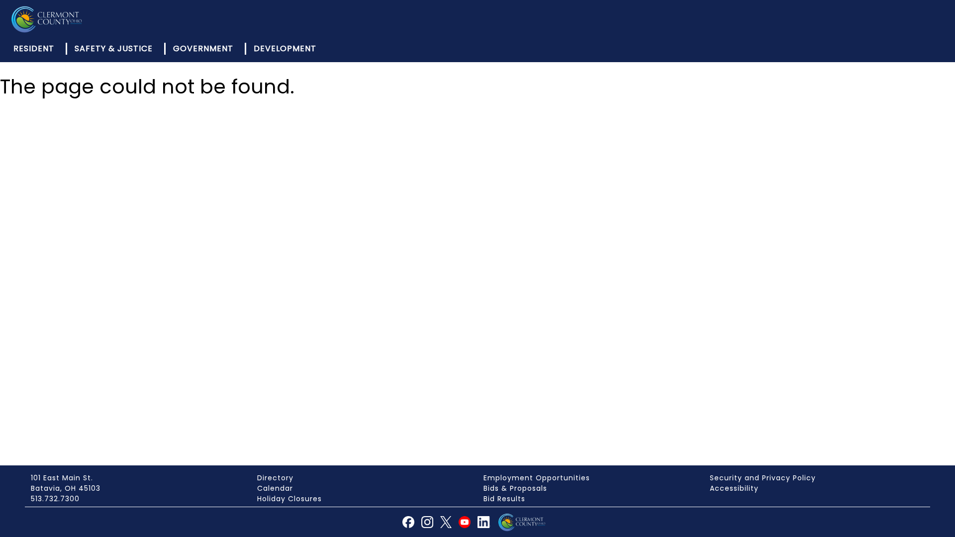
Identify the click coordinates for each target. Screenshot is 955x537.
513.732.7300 (55, 499)
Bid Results (504, 499)
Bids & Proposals (515, 488)
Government (203, 48)
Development (285, 48)
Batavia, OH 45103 (65, 488)
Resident (33, 48)
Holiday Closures (289, 499)
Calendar (275, 488)
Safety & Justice (114, 48)
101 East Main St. (62, 478)
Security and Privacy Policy (763, 478)
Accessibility (734, 488)
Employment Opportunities (536, 478)
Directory (275, 478)
